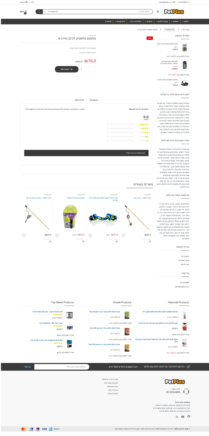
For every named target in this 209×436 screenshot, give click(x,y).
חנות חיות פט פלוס (181, 429)
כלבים (186, 21)
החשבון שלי (185, 256)
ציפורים (149, 21)
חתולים (176, 21)
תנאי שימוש (185, 264)
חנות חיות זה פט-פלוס (110, 379)
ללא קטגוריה (169, 29)
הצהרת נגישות (113, 394)
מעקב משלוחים (183, 260)
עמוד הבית (185, 29)
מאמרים (108, 21)
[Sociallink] (188, 416)
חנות (32, 2)
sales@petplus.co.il (165, 2)
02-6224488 (183, 2)
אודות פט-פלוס (112, 386)
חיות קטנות (121, 21)
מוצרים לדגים (163, 21)
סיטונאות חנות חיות (111, 383)
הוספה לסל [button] (123, 235)
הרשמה (22, 2)
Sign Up (28, 367)
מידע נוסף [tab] (79, 100)
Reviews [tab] (94, 100)
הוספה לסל (65, 69)
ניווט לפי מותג (113, 390)
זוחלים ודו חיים (135, 21)
